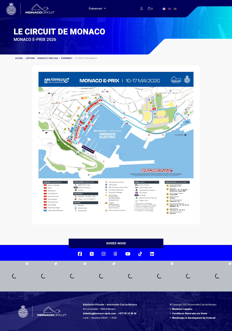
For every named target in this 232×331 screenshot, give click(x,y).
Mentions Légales (182, 309)
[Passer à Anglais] (169, 9)
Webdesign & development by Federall (193, 318)
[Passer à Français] (164, 9)
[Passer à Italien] (175, 9)
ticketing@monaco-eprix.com (99, 313)
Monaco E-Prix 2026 (48, 58)
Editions (30, 58)
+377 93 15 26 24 (127, 313)
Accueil (19, 58)
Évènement (95, 9)
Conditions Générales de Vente (189, 313)
